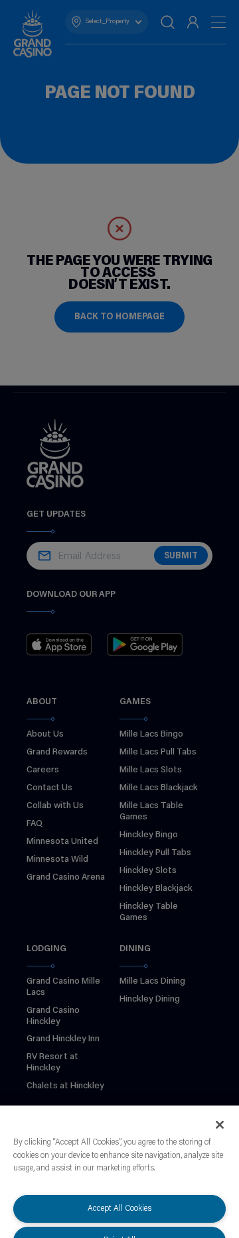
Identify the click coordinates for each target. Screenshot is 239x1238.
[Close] (219, 1124)
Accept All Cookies (119, 1208)
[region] (119, 1172)
